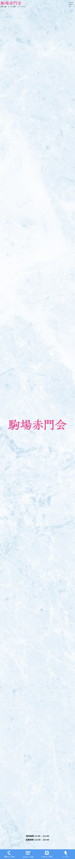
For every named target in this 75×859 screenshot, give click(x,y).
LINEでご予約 (46, 857)
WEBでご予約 (28, 857)
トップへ (65, 857)
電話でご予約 (9, 857)
